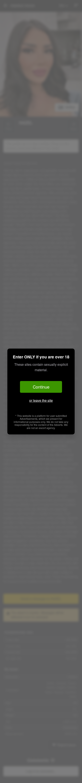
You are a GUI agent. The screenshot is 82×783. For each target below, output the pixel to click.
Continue (41, 387)
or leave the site (41, 400)
